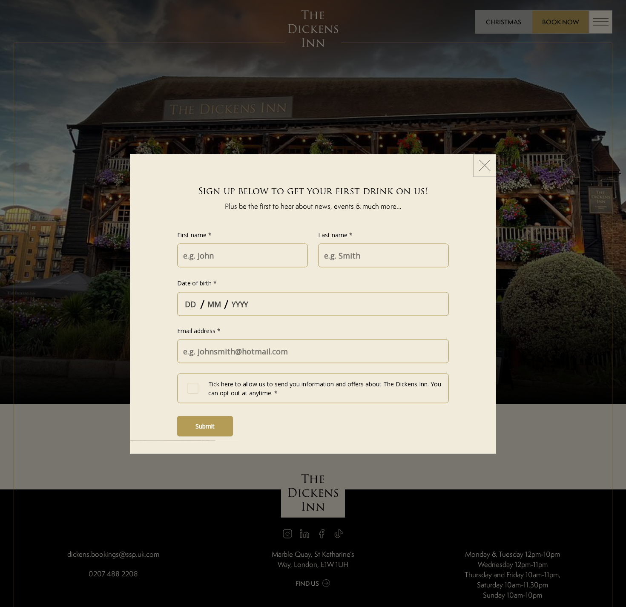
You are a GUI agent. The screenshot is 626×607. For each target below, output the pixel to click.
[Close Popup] (484, 165)
